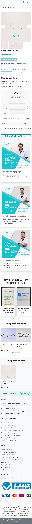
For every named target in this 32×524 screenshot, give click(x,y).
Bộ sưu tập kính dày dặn (8, 454)
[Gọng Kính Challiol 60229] (8, 335)
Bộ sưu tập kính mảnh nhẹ (9, 452)
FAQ (2, 470)
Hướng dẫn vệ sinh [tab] (21, 73)
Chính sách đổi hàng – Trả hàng (11, 435)
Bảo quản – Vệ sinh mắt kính (10, 460)
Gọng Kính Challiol (22, 6)
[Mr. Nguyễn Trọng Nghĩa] (16, 161)
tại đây (20, 86)
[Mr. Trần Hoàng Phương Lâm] (16, 206)
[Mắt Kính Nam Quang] (16, 27)
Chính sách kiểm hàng (8, 433)
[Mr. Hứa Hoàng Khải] (16, 250)
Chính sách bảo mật (7, 423)
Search (28, 118)
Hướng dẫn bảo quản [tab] (7, 73)
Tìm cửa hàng (5, 467)
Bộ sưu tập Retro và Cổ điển (9, 449)
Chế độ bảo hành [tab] (6, 70)
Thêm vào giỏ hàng (9, 59)
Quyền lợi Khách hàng (8, 438)
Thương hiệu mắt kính (11, 6)
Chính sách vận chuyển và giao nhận (12, 430)
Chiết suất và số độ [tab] (19, 70)
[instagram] (25, 393)
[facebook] (21, 393)
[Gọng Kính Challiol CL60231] (23, 335)
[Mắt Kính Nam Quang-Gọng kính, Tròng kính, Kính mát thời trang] (2, 2)
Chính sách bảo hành (7, 425)
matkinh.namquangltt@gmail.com (20, 478)
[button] (29, 26)
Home (2, 6)
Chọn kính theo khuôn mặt (9, 457)
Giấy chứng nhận (6, 465)
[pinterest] (28, 393)
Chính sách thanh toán (8, 428)
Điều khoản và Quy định (8, 440)
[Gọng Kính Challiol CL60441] (8, 372)
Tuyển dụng (5, 462)
